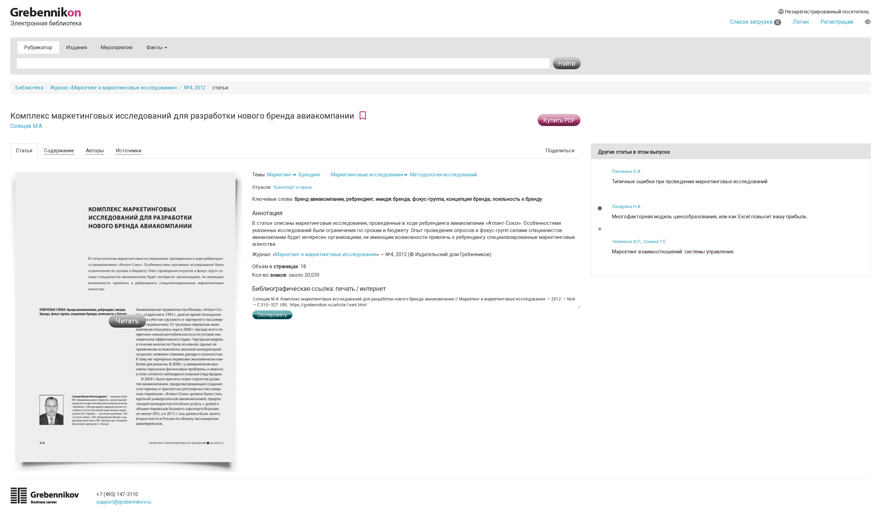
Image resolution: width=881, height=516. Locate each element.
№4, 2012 (194, 88)
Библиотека (29, 88)
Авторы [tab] (95, 150)
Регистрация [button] (836, 22)
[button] (600, 208)
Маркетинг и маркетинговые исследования (325, 254)
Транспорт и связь (292, 187)
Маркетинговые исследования (367, 174)
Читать (127, 321)
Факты (155, 47)
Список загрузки (754, 22)
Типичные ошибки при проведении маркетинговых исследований (689, 182)
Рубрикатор (38, 47)
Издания (76, 47)
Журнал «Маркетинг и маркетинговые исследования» (113, 88)
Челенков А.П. (626, 241)
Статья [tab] (24, 150)
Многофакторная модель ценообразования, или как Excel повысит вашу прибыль (709, 217)
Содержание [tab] (59, 150)
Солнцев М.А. (26, 126)
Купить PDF (559, 120)
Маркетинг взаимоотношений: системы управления (672, 252)
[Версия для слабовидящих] (868, 21)
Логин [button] (801, 22)
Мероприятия (116, 47)
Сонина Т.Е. (655, 241)
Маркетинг (279, 174)
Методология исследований (443, 174)
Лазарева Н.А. (626, 206)
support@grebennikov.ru (123, 502)
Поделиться (559, 150)
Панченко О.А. (626, 171)
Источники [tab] (128, 150)
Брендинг (310, 174)
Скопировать (272, 315)
